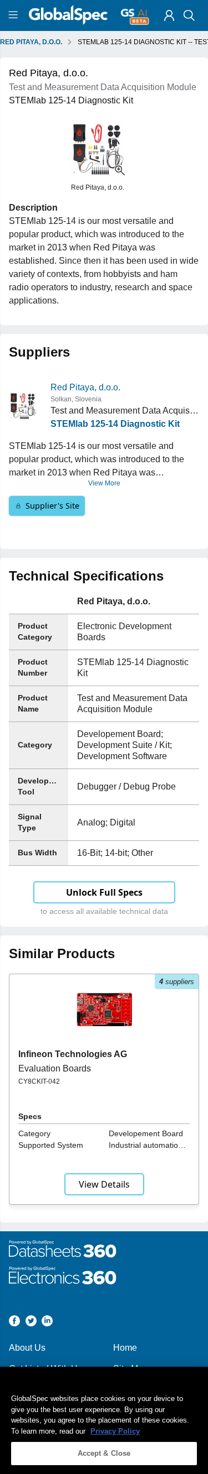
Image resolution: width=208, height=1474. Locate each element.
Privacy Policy (115, 1431)
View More (104, 483)
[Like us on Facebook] (14, 1322)
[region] (104, 1420)
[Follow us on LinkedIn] (47, 1322)
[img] (169, 15)
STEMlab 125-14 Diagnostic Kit (115, 423)
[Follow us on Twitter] (31, 1322)
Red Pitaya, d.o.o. (85, 387)
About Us (27, 1347)
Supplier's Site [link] (52, 505)
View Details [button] (104, 1184)
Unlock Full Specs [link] (104, 892)
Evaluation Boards (54, 1068)
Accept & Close (104, 1453)
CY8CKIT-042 (39, 1081)
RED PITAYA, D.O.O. (31, 42)
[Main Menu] (14, 15)
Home (125, 1347)
